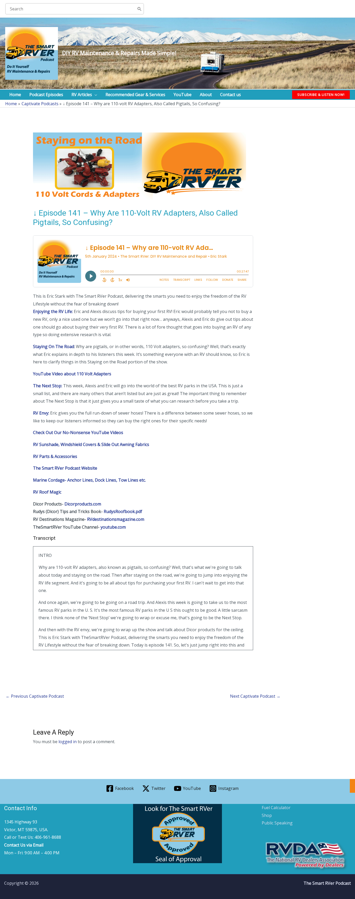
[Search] (139, 9)
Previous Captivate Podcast (35, 696)
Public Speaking (277, 823)
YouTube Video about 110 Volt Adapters (72, 374)
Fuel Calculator (276, 807)
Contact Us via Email (23, 845)
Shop (267, 815)
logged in (67, 741)
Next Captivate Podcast (255, 696)
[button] (94, 94)
